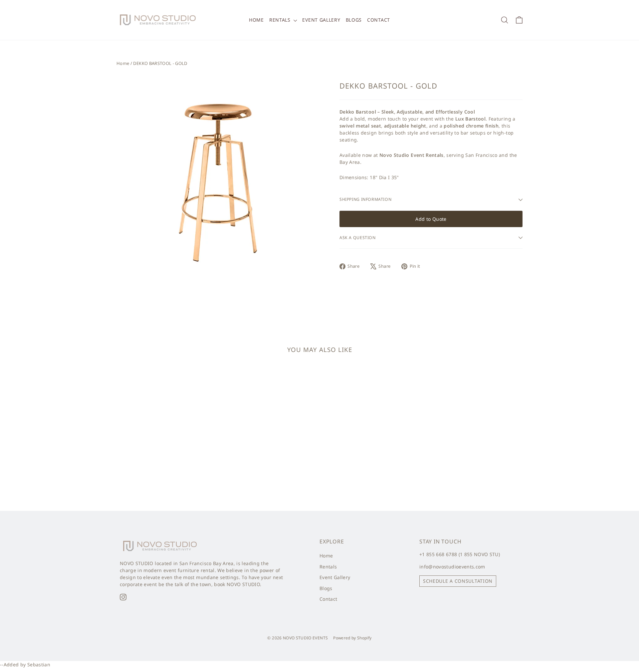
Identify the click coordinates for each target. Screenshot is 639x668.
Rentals (280, 20)
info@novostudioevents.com (452, 566)
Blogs (354, 20)
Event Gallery (321, 20)
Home (256, 20)
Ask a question (357, 237)
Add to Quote (430, 219)
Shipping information (365, 199)
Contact (378, 20)
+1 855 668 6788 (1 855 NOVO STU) (459, 554)
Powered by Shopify (352, 638)
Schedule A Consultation (458, 581)
